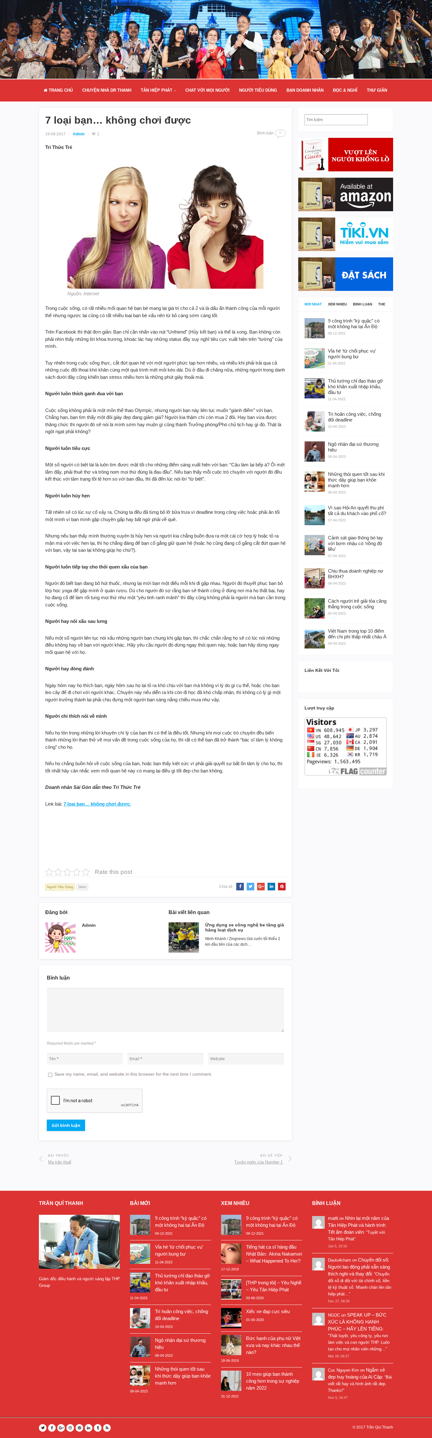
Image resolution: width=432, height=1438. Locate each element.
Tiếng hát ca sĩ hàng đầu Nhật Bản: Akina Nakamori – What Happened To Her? (274, 1253)
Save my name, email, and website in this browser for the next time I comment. (133, 1074)
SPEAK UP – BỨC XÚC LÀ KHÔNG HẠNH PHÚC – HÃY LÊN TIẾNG (357, 1321)
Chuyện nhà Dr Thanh (106, 90)
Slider (82, 887)
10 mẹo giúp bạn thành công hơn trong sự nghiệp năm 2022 (272, 1381)
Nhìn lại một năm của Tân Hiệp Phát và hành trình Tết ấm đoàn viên (358, 1225)
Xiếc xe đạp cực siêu (268, 1311)
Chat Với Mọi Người (207, 90)
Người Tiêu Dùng (258, 90)
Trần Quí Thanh (379, 1427)
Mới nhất (313, 304)
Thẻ (381, 304)
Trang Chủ (60, 90)
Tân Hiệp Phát (156, 90)
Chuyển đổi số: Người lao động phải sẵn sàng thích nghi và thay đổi (359, 1266)
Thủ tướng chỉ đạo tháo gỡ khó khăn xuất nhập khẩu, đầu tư (182, 1282)
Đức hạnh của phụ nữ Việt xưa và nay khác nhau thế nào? (273, 1345)
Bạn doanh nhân (305, 90)
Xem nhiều (337, 304)
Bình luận (362, 304)
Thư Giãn (377, 90)
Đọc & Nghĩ (345, 90)
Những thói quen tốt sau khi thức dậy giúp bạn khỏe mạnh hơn (183, 1376)
